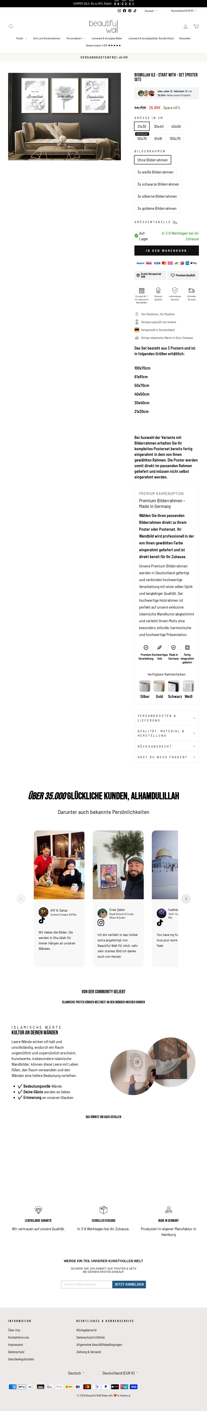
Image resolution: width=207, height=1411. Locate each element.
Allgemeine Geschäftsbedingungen (99, 1344)
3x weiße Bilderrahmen (155, 171)
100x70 (175, 138)
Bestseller (185, 38)
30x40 (159, 126)
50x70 (142, 138)
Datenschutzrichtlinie (90, 1337)
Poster (20, 38)
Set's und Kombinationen (46, 38)
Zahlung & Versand (88, 1352)
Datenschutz (16, 1352)
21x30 (141, 126)
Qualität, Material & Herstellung (161, 733)
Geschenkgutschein (21, 1359)
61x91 (158, 138)
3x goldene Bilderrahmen (156, 208)
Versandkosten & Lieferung (157, 718)
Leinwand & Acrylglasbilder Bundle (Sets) (150, 38)
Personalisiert (74, 38)
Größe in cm (149, 118)
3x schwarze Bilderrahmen (158, 184)
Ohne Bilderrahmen (152, 159)
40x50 (176, 126)
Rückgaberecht (155, 746)
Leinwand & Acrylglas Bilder (107, 38)
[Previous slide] (21, 899)
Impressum (15, 1344)
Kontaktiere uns (18, 1337)
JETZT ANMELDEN (129, 1284)
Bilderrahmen (150, 151)
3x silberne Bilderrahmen (157, 196)
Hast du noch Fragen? (163, 757)
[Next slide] (186, 899)
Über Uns (14, 1330)
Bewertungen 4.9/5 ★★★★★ (103, 45)
